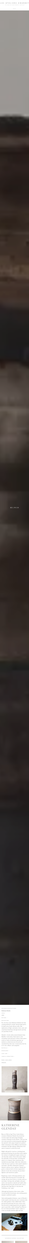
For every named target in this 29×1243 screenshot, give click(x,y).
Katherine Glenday (6, 1010)
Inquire (4, 1062)
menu (14, 8)
